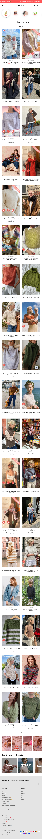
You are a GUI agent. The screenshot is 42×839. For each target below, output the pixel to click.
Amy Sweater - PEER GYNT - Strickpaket (31, 297)
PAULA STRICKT (11, 296)
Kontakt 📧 (4, 793)
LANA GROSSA (11, 568)
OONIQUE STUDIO (31, 60)
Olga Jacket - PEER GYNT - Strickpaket (30, 451)
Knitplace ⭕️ (4, 821)
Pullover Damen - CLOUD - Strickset (31, 687)
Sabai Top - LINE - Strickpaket (11, 297)
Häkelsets (23, 793)
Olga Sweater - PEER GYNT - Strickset (31, 101)
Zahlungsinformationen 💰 (7, 799)
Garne (22, 791)
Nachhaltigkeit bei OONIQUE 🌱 (8, 811)
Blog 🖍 (3, 791)
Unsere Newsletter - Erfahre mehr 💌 (8, 806)
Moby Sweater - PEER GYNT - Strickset (11, 335)
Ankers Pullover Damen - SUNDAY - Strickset (11, 412)
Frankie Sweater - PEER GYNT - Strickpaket (31, 491)
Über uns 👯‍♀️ (4, 795)
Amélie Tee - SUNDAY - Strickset (31, 530)
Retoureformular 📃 (6, 803)
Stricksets (23, 799)
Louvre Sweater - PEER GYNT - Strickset (11, 62)
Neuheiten (23, 795)
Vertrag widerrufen (5, 801)
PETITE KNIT (11, 60)
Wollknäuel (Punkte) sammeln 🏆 (8, 819)
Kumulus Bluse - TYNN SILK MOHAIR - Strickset (31, 335)
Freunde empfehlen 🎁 (6, 817)
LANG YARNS (11, 177)
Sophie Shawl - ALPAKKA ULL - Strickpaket (31, 218)
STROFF (11, 647)
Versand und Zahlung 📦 (6, 797)
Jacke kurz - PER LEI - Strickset (11, 609)
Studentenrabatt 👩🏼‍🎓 (5, 809)
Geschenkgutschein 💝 (6, 813)
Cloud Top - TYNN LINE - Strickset (31, 648)
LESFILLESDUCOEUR (11, 256)
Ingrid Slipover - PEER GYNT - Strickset (11, 687)
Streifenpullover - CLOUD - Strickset (11, 179)
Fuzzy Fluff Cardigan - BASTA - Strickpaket (11, 725)
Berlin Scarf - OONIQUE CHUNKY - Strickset (30, 373)
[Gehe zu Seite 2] (24, 732)
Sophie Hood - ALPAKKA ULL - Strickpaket (11, 101)
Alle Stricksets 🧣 (5, 815)
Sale (21, 797)
